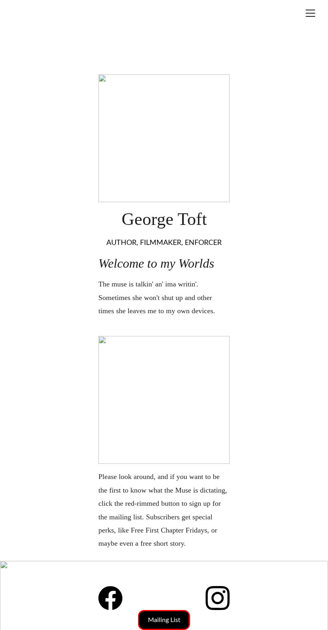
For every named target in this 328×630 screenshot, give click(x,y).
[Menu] (310, 13)
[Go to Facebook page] (110, 598)
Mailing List (164, 620)
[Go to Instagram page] (218, 598)
